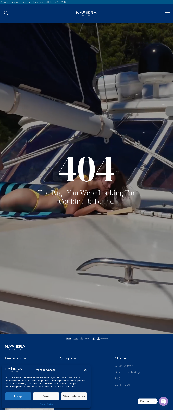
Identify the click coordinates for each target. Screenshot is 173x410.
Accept (18, 396)
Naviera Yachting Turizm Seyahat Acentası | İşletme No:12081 (33, 2)
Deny (46, 396)
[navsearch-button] (6, 13)
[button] (85, 370)
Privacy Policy (46, 404)
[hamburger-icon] (167, 13)
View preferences (74, 396)
